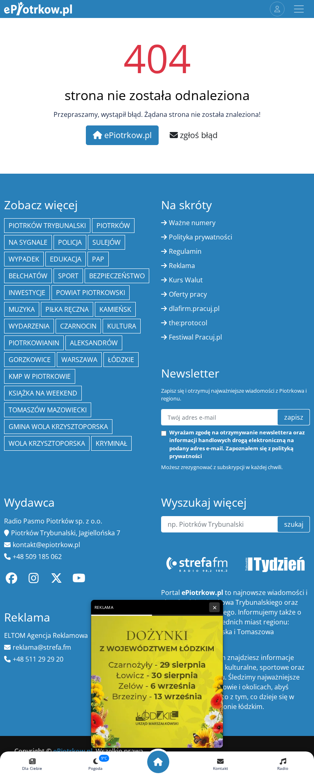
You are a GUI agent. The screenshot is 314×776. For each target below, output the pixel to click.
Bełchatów (28, 275)
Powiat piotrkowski (90, 292)
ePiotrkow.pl (127, 135)
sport (68, 275)
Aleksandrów (94, 342)
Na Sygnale (28, 242)
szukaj (293, 524)
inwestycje (27, 292)
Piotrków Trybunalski (47, 225)
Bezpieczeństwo (117, 275)
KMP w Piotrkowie (40, 376)
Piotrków (113, 225)
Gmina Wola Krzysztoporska (58, 426)
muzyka (22, 309)
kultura (121, 326)
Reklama (182, 265)
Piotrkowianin (34, 342)
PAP (98, 259)
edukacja (65, 259)
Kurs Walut (186, 279)
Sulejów (106, 242)
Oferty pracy (188, 294)
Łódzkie (121, 359)
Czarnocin (78, 326)
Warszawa (79, 359)
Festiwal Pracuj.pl (195, 337)
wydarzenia (29, 326)
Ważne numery (192, 222)
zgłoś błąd (198, 135)
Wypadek (24, 259)
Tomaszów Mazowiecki (48, 409)
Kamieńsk (115, 309)
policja (70, 242)
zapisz (293, 417)
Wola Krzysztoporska (47, 443)
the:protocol (188, 322)
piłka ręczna (67, 309)
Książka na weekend (43, 393)
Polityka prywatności (200, 237)
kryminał (111, 443)
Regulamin (185, 251)
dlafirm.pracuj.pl (194, 308)
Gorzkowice (30, 359)
